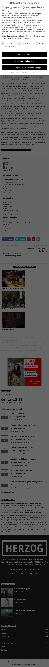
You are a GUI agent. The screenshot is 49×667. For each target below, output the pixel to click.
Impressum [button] (35, 72)
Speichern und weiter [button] (24, 61)
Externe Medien (10, 47)
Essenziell (8, 43)
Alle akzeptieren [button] (25, 54)
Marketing (42, 43)
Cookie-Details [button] (15, 72)
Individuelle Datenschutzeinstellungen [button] (24, 68)
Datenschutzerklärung (9, 36)
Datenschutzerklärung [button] (25, 72)
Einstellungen (6, 38)
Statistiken (25, 43)
